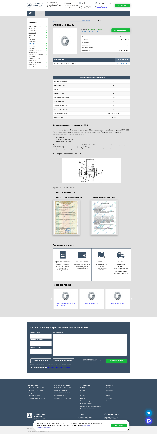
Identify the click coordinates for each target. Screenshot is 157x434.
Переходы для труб (34, 395)
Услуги (51, 13)
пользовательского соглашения (58, 367)
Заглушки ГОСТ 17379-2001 (62, 398)
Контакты (125, 13)
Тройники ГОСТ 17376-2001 (62, 388)
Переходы (32, 31)
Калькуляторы (91, 13)
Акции (103, 13)
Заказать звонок (122, 5)
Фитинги (32, 48)
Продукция (40, 13)
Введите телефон (36, 340)
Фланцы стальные (60, 390)
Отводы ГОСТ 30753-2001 (36, 390)
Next (132, 299)
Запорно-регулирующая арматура (34, 58)
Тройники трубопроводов (62, 385)
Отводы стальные (33, 385)
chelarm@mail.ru (102, 7)
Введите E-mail (35, 347)
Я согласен (119, 425)
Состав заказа (58, 332)
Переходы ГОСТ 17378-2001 (36, 398)
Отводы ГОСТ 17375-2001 (36, 388)
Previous (51, 299)
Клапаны (32, 35)
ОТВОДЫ (32, 28)
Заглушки (32, 46)
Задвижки (32, 41)
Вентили (32, 39)
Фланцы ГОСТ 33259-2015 (62, 393)
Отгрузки (113, 13)
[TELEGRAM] (149, 413)
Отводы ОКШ (32, 393)
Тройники (32, 33)
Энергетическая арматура (35, 63)
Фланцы (32, 44)
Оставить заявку (120, 30)
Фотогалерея (77, 13)
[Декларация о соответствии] (104, 217)
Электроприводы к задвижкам (36, 51)
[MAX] (149, 421)
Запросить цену (123, 63)
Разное (31, 66)
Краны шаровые (35, 26)
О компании (63, 13)
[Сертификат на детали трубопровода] (66, 217)
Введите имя (35, 332)
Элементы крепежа (36, 54)
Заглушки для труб (60, 395)
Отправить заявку (116, 360)
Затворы (32, 37)
